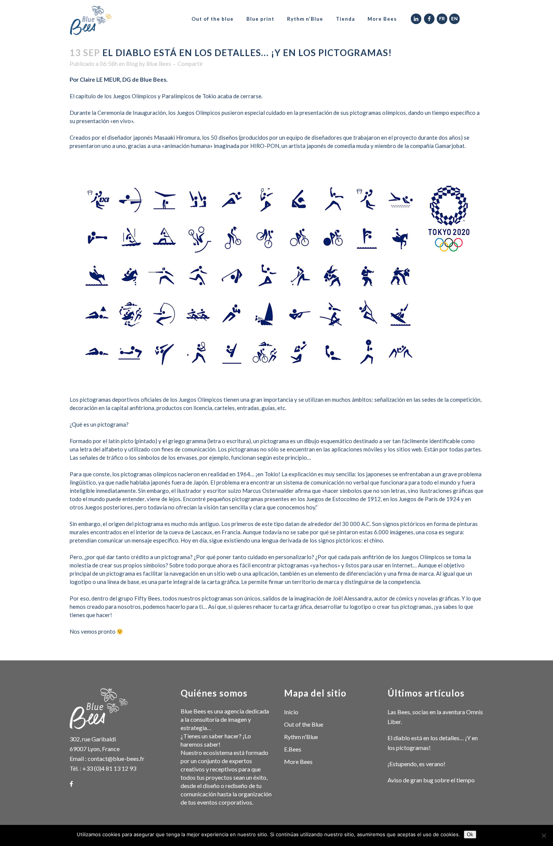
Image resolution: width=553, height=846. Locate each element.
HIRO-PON (264, 145)
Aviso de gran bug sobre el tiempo (431, 780)
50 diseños (224, 137)
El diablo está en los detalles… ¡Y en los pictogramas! (432, 742)
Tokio (271, 474)
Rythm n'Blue (301, 736)
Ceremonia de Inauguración (131, 112)
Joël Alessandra (352, 598)
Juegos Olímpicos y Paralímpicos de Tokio (164, 96)
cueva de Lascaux (190, 532)
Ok (470, 834)
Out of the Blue (303, 724)
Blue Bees (158, 63)
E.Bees (292, 749)
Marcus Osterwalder (268, 490)
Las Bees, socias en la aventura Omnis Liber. (435, 716)
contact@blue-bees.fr (116, 758)
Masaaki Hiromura (177, 137)
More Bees (298, 761)
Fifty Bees (147, 598)
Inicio (291, 711)
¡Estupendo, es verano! (416, 763)
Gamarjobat (450, 145)
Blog (132, 63)
